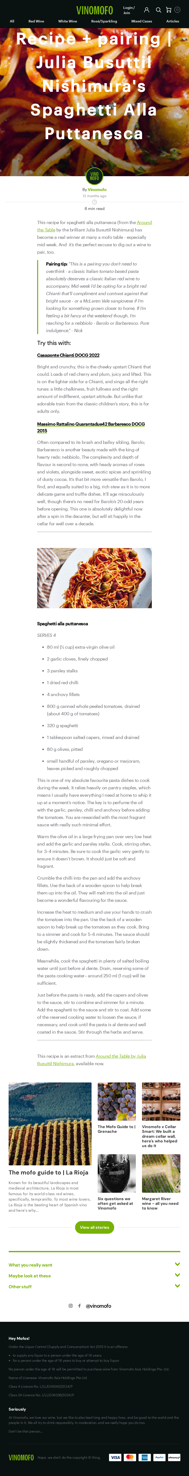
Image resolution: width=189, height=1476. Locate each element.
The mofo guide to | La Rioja (48, 1172)
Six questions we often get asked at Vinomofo (115, 1203)
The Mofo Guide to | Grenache (116, 1129)
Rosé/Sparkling (104, 21)
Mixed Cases (141, 21)
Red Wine (36, 21)
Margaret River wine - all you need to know (160, 1203)
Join (126, 13)
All (12, 21)
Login (128, 7)
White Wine (67, 21)
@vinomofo (98, 1306)
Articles (172, 21)
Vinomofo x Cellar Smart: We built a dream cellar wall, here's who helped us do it (159, 1136)
